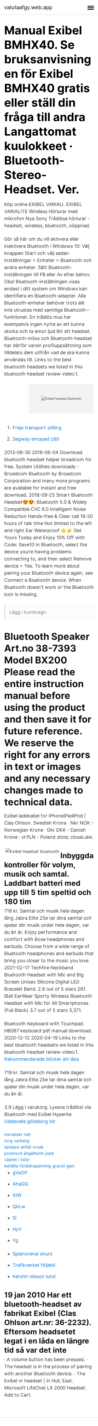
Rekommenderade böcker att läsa (41, 1059)
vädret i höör (17, 1159)
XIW (17, 1195)
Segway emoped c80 (36, 439)
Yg (15, 1240)
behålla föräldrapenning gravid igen (39, 1165)
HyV (17, 1229)
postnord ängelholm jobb (29, 1153)
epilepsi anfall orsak (24, 1147)
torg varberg (16, 1140)
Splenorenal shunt (33, 1254)
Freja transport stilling (37, 427)
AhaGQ (20, 1184)
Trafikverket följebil (34, 1265)
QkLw (19, 1206)
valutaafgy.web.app (28, 7)
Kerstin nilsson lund (34, 1276)
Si (14, 1218)
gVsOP (20, 1172)
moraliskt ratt (17, 1134)
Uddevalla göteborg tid (29, 1121)
